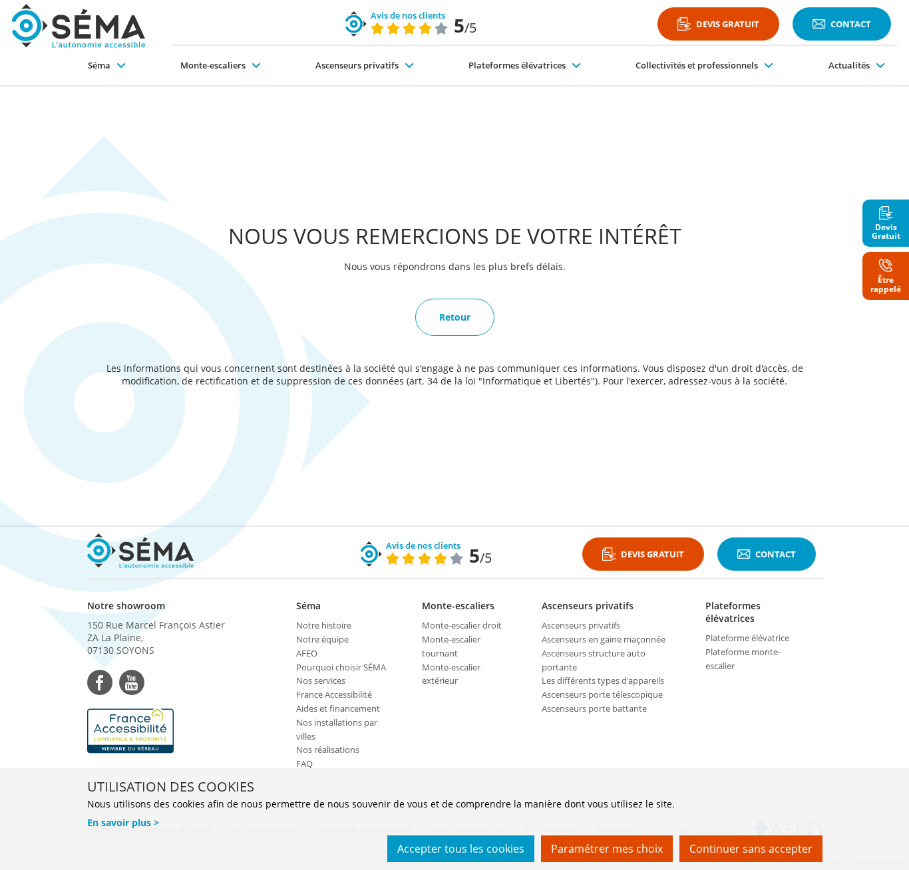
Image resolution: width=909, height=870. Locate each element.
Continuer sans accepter (751, 848)
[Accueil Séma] (78, 25)
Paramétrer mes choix (607, 848)
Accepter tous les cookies (460, 848)
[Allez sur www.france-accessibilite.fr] (156, 731)
